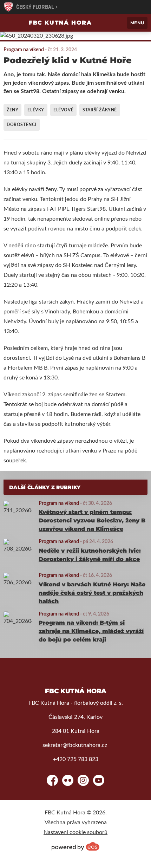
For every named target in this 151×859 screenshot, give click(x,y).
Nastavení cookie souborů (75, 832)
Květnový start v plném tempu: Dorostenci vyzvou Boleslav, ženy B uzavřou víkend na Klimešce (92, 520)
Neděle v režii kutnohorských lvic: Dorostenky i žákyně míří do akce (90, 554)
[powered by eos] (75, 846)
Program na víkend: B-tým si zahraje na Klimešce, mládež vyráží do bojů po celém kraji (91, 631)
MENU (137, 22)
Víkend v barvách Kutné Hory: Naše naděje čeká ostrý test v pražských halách (92, 593)
